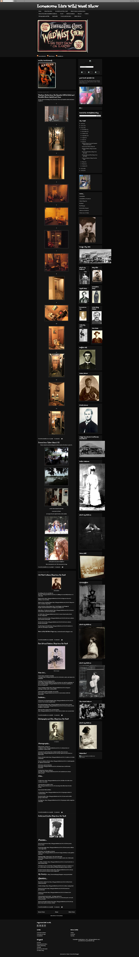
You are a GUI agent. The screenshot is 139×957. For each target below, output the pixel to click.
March (83, 163)
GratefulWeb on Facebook (85, 198)
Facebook (73, 934)
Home (40, 11)
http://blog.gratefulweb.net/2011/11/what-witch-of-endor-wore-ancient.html (56, 711)
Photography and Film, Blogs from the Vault (53, 719)
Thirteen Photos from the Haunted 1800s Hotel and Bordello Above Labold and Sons (56, 96)
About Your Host (48, 11)
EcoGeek (39, 942)
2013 (82, 125)
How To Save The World (42, 948)
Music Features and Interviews (78, 11)
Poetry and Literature (66, 16)
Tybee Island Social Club (57, 508)
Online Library (77, 16)
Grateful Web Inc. (81, 939)
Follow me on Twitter (84, 212)
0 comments (57, 438)
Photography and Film (44, 16)
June (83, 141)
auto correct (82, 757)
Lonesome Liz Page (41, 934)
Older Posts (72, 912)
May (83, 161)
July (83, 139)
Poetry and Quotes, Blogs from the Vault (52, 816)
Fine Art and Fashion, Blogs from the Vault (53, 643)
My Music (81, 203)
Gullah (65, 513)
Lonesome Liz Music (56, 511)
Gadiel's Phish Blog (41, 945)
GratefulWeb (82, 196)
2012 (82, 127)
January (84, 166)
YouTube (72, 935)
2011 (82, 168)
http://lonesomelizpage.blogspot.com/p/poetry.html (60, 874)
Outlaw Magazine (83, 201)
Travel (61, 13)
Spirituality (55, 16)
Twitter (72, 932)
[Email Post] (62, 438)
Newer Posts (41, 912)
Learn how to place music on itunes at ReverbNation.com (90, 73)
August (83, 137)
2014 (82, 123)
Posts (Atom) (59, 915)
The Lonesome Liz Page (62, 564)
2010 (82, 170)
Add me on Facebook (84, 210)
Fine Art (80, 13)
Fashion (86, 13)
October (84, 133)
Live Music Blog (40, 950)
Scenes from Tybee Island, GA (48, 442)
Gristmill (39, 947)
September (84, 135)
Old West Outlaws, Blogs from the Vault (52, 575)
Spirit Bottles (58, 513)
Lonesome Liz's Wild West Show (67, 6)
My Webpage (82, 205)
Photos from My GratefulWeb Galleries (48, 13)
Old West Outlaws (70, 13)
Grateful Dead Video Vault (61, 11)
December (84, 129)
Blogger (77, 954)
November (84, 131)
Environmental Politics (42, 944)
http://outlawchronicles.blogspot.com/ (64, 631)
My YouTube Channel (84, 208)
